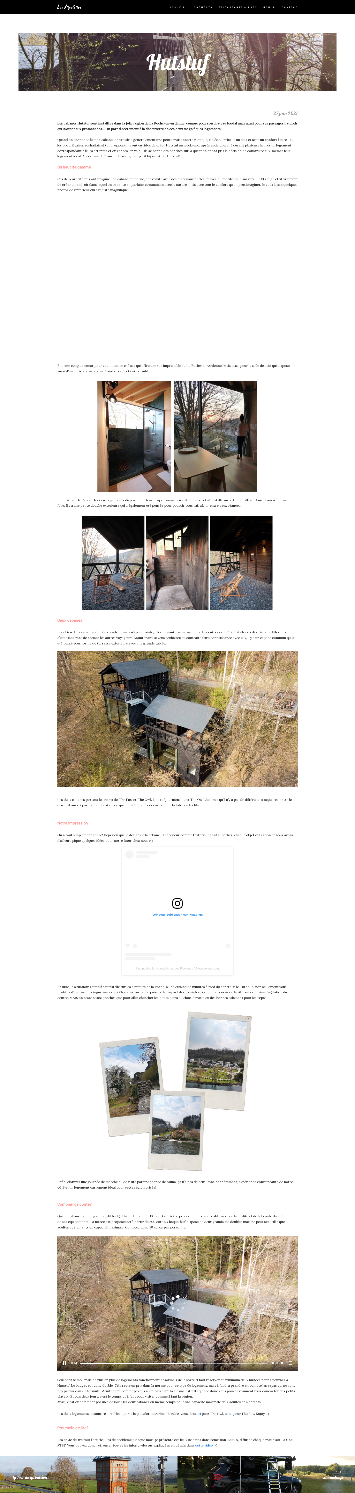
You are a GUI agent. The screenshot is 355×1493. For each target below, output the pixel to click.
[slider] (173, 1363)
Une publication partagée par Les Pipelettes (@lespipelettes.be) (177, 968)
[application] (177, 1303)
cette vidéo (204, 1445)
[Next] (291, 276)
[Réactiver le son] (283, 1363)
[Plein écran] (290, 1363)
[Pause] (64, 1363)
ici (199, 1414)
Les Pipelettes (69, 7)
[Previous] (63, 276)
